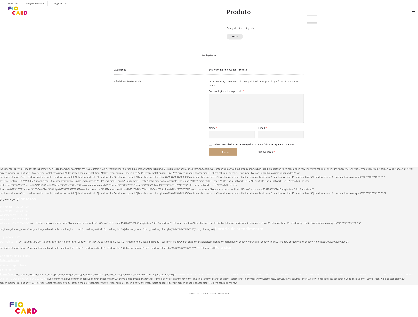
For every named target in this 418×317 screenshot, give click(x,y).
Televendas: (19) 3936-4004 (15, 210)
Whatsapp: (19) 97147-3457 (15, 214)
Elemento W (7, 269)
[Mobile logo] (22, 315)
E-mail (262, 128)
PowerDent (7, 274)
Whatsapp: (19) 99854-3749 (15, 223)
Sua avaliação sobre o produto (226, 91)
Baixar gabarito (9, 260)
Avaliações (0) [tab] (209, 55)
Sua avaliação (266, 151)
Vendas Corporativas (13, 265)
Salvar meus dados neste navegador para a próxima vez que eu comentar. (254, 144)
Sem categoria (246, 28)
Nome (213, 128)
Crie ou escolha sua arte (15, 256)
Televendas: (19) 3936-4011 (15, 206)
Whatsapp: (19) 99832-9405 (15, 219)
